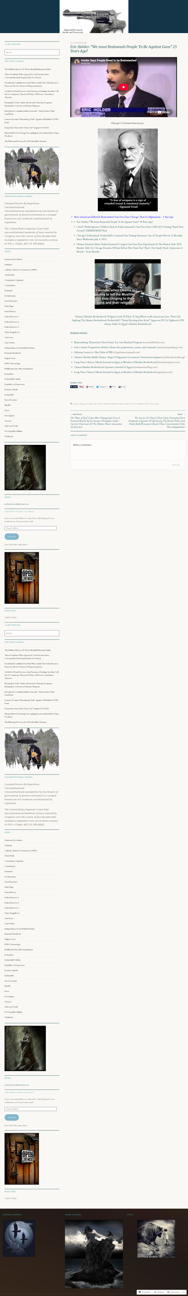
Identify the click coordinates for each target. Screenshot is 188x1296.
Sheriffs (8, 405)
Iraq (126, 403)
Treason (8, 420)
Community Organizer (14, 280)
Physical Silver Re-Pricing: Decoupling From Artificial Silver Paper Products (32, 134)
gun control (98, 403)
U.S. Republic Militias (13, 431)
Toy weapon (155, 403)
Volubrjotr (80, 42)
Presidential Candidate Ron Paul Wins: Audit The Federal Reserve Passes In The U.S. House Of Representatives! (31, 84)
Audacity (8, 264)
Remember (9, 374)
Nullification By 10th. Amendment (19, 368)
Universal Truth (11, 425)
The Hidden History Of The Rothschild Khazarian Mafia (28, 69)
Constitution (10, 285)
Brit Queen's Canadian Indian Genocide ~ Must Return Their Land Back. (30, 112)
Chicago (82, 403)
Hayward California (111, 403)
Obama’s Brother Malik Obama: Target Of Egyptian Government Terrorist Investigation (118, 357)
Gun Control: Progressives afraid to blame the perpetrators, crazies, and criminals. (115, 347)
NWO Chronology (12, 363)
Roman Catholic (11, 389)
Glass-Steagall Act (12, 332)
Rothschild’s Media (12, 379)
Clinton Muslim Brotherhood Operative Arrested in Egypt (103, 367)
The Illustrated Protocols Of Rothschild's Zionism (25, 141)
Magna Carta (10, 358)
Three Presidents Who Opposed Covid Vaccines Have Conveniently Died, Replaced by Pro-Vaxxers (27, 76)
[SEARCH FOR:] (32, 52)
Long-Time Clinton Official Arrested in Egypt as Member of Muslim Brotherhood (115, 362)
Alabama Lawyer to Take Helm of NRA (94, 352)
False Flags (9, 306)
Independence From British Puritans (20, 347)
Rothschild (9, 394)
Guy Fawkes (10, 342)
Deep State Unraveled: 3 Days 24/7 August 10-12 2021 (27, 127)
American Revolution (13, 259)
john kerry (132, 403)
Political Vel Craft (94, 14)
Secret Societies (11, 399)
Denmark (9, 290)
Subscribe (12, 536)
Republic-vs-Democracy (15, 384)
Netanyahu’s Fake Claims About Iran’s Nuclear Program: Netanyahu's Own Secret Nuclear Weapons (28, 104)
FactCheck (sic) (11, 300)
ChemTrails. (10, 274)
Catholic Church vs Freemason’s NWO (21, 269)
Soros (7, 410)
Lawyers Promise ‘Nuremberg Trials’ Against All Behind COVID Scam (31, 121)
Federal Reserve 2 (12, 321)
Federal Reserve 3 (12, 327)
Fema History (10, 311)
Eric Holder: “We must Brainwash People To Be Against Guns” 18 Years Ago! (115, 221)
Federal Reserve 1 (12, 316)
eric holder (89, 403)
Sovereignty (9, 415)
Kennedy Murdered (13, 353)
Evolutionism (10, 295)
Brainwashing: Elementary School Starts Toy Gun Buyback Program (108, 342)
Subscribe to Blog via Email (19, 511)
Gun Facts (9, 337)
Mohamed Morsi (143, 403)
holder (121, 403)
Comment (175, 465)
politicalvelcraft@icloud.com (17, 504)
